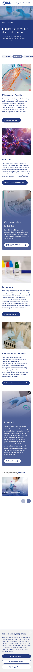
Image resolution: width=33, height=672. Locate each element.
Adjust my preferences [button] (16, 667)
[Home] (6, 3)
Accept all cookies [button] (15, 656)
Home (3, 22)
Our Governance (7, 651)
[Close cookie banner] (30, 632)
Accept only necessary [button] (16, 661)
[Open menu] (29, 3)
